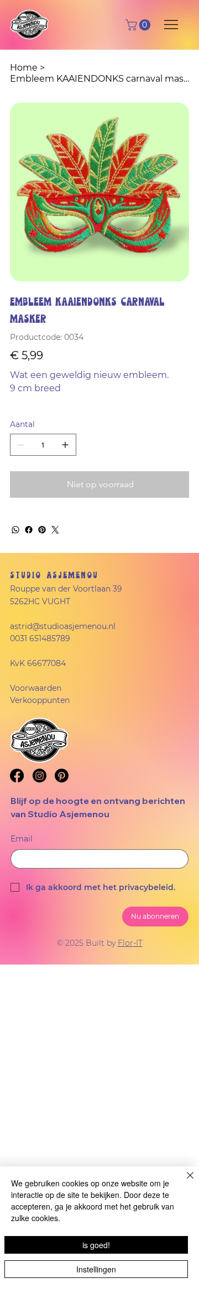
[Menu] (172, 24)
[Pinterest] (42, 529)
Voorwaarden (35, 688)
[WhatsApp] (15, 529)
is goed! (96, 1244)
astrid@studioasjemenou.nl (63, 626)
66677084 (46, 663)
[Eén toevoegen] (65, 445)
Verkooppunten (40, 700)
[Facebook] (28, 529)
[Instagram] (39, 775)
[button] (139, 24)
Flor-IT (130, 943)
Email (22, 839)
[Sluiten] (183, 1182)
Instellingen (96, 1269)
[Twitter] (55, 529)
